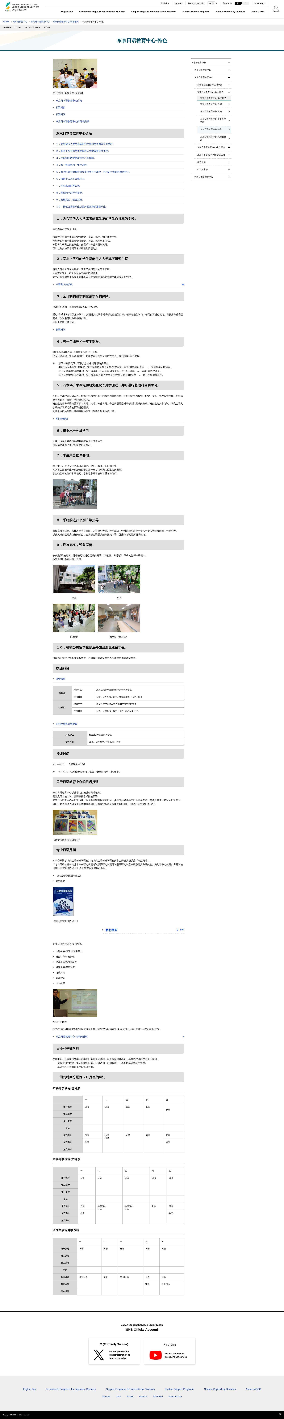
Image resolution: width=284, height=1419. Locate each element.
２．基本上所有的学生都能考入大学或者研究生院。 (83, 151)
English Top (67, 11)
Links (118, 1396)
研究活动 (201, 162)
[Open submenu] (229, 70)
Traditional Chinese (32, 27)
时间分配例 (62, 418)
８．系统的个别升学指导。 (70, 192)
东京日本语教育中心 (40, 21)
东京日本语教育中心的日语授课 (72, 121)
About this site (175, 1396)
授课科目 (60, 107)
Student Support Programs (195, 11)
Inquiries (179, 3)
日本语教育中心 (20, 21)
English (18, 27)
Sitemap (106, 1396)
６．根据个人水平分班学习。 (71, 179)
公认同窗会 (202, 169)
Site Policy (158, 1396)
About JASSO (258, 11)
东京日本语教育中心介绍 (69, 100)
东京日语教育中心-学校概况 (66, 21)
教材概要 (111, 930)
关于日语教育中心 (202, 70)
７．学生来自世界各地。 (69, 185)
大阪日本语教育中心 (203, 177)
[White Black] (213, 3)
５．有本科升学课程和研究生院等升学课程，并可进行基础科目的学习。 (94, 172)
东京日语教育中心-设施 (211, 104)
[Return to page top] (280, 1415)
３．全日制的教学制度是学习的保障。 (76, 158)
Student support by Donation (230, 11)
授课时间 (60, 114)
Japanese (258, 3)
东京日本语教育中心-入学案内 (211, 147)
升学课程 (60, 679)
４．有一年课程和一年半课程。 (72, 165)
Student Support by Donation (220, 1389)
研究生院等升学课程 (66, 724)
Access (130, 1396)
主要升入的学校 (64, 284)
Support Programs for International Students (153, 11)
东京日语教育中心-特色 (211, 129)
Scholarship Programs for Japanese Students (102, 11)
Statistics (164, 3)
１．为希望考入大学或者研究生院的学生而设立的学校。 (85, 144)
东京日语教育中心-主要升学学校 (213, 120)
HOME (6, 21)
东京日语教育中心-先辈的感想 (71, 1036)
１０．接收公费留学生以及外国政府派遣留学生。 (82, 206)
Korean (47, 27)
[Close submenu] (229, 62)
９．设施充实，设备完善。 (70, 199)
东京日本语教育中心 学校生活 (211, 155)
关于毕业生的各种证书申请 (209, 85)
